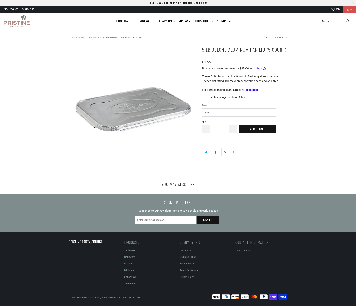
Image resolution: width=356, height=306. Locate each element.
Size (204, 105)
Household (130, 277)
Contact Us (185, 250)
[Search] (347, 21)
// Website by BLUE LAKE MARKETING (120, 297)
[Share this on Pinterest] (225, 152)
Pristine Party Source (88, 297)
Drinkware (129, 256)
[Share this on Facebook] (216, 152)
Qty (204, 121)
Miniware (129, 270)
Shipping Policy (188, 256)
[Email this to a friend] (235, 152)
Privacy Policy (187, 277)
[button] (125, 21)
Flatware (128, 263)
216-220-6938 (11, 9)
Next (282, 37)
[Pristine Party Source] (17, 21)
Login (337, 9)
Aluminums (130, 283)
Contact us (28, 9)
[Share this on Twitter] (206, 152)
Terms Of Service (189, 270)
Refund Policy (187, 263)
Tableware (129, 250)
